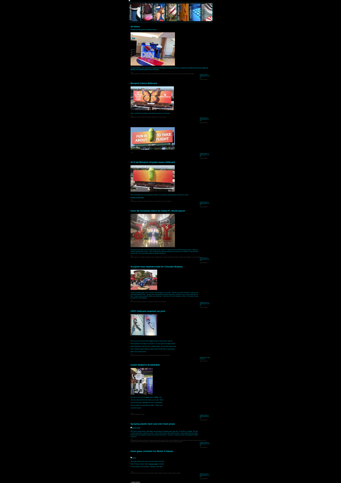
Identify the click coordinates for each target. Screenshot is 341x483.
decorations (171, 257)
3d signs (171, 440)
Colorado (148, 117)
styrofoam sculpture (163, 441)
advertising (133, 117)
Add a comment (203, 79)
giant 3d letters (190, 73)
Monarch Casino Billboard (144, 83)
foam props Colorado (174, 73)
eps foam (138, 301)
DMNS (156, 397)
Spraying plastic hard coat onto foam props (153, 424)
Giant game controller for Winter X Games (152, 451)
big (139, 257)
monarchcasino (157, 201)
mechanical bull (151, 301)
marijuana (158, 355)
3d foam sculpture (160, 440)
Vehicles (147, 12)
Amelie (151, 341)
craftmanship (158, 257)
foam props (138, 414)
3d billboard (133, 201)
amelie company (136, 355)
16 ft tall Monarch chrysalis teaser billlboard (153, 162)
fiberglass (195, 440)
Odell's (156, 301)
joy (192, 257)
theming (164, 117)
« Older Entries (135, 482)
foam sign (138, 441)
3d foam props (152, 440)
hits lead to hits (151, 355)
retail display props (154, 441)
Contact (195, 12)
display (134, 301)
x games (178, 473)
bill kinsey (138, 117)
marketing (153, 117)
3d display (133, 414)
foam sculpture (182, 73)
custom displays (183, 440)
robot (143, 414)
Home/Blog (207, 12)
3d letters (135, 26)
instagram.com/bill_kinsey (137, 197)
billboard (144, 117)
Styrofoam (160, 473)
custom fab (164, 257)
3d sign (167, 440)
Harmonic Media (153, 464)
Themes (171, 12)
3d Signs (159, 12)
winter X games (172, 473)
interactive (143, 301)
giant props (150, 201)
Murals (183, 12)
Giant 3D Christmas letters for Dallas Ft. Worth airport (158, 211)
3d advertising (134, 440)
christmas (142, 257)
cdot (147, 355)
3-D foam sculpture (135, 73)
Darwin (147, 397)
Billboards (135, 12)
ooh (158, 117)
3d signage (154, 73)
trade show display (177, 441)
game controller (150, 473)
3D (131, 301)
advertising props (135, 473)
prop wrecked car (165, 355)
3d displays (143, 73)
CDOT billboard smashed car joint (148, 311)
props (160, 117)
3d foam (146, 440)
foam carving (142, 473)
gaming (156, 473)
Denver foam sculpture (162, 73)
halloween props (145, 441)
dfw (175, 257)
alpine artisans (134, 257)
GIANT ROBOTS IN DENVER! (145, 365)
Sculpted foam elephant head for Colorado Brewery (157, 266)
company (152, 257)
